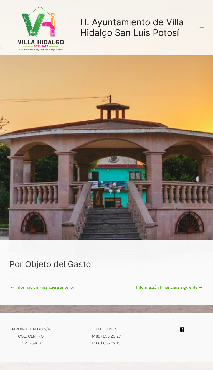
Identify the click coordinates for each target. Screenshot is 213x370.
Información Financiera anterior (42, 287)
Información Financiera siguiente (169, 287)
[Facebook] (182, 329)
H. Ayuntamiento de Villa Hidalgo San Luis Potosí (132, 27)
